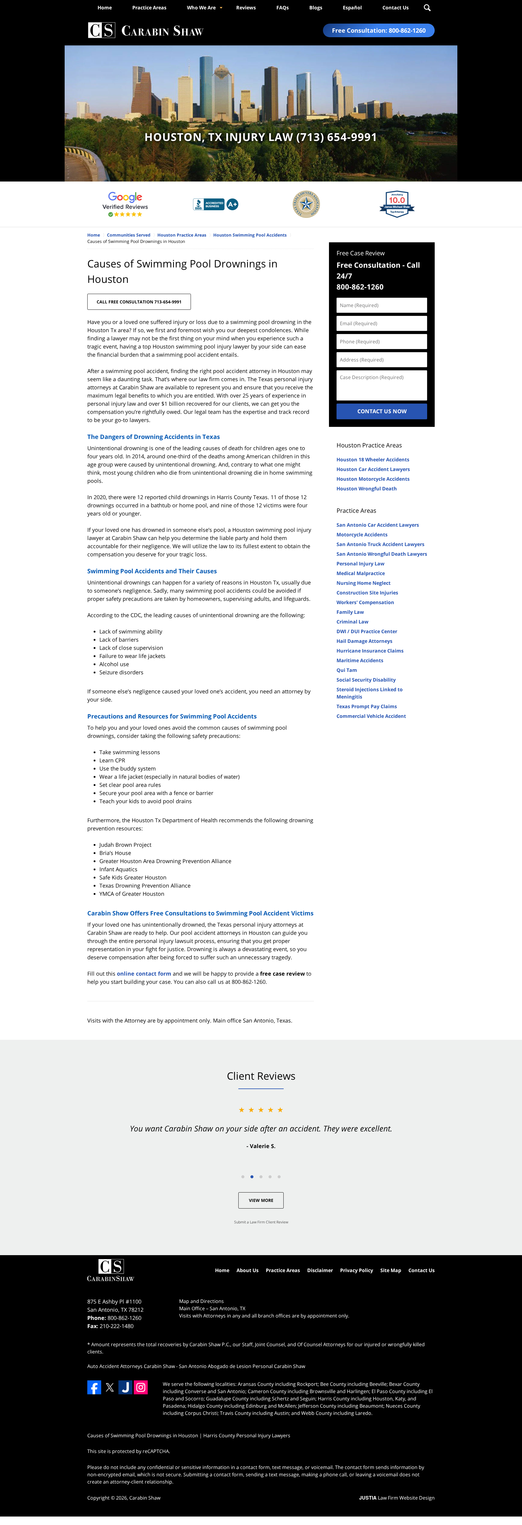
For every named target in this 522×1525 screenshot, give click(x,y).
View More (261, 1200)
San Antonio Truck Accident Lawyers (380, 544)
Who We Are (201, 7)
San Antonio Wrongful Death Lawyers (382, 554)
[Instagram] (141, 1387)
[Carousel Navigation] (261, 1176)
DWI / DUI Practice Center (367, 631)
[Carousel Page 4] (270, 1176)
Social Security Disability (366, 679)
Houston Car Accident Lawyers (373, 469)
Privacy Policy (356, 1270)
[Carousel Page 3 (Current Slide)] (261, 1176)
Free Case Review (361, 253)
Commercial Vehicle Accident (371, 716)
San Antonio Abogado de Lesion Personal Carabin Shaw (242, 1366)
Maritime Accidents (360, 660)
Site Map (390, 1270)
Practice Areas (149, 7)
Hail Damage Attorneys (364, 641)
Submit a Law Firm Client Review (261, 1222)
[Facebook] (94, 1387)
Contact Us (395, 7)
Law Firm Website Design (397, 1497)
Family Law (350, 612)
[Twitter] (110, 1387)
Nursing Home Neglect (364, 583)
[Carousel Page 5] (279, 1176)
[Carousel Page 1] (242, 1176)
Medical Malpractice (361, 573)
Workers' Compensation (365, 602)
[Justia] (125, 1387)
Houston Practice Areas (369, 445)
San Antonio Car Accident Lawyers (378, 525)
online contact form (144, 973)
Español (352, 7)
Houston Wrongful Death (367, 488)
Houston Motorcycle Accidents (373, 479)
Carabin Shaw (144, 1497)
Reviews (246, 7)
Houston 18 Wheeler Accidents (373, 459)
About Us (248, 1270)
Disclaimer (320, 1270)
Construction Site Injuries (367, 592)
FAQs (282, 7)
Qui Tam (347, 670)
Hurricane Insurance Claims (370, 650)
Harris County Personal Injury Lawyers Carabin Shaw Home (145, 30)
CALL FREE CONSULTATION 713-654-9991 (139, 302)
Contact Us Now (382, 411)
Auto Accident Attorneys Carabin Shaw (131, 1366)
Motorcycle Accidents (362, 534)
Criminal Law (353, 621)
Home (105, 7)
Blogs (315, 7)
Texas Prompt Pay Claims (367, 706)
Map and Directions (201, 1301)
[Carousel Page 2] (251, 1176)
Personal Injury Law (361, 563)
